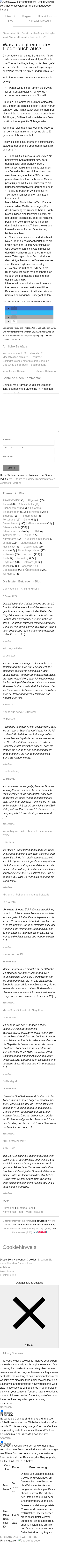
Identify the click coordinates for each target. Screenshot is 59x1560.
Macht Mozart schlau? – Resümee (22, 357)
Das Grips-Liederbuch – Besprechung (24, 364)
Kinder (28, 535)
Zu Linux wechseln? (14, 1141)
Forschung (9, 519)
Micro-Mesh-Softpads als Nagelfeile (23, 1010)
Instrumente (9, 535)
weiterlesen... (9, 641)
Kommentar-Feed (13, 1211)
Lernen (7, 542)
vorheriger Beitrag (15, 371)
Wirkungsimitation (13, 648)
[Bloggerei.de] (40, 1232)
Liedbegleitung (28, 335)
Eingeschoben (11, 512)
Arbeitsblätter (26, 504)
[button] (14, 308)
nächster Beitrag (44, 371)
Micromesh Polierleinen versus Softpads (26, 894)
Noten (6, 550)
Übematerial (10, 569)
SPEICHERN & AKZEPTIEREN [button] (18, 1536)
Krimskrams (9, 539)
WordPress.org (34, 1211)
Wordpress (9, 573)
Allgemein (33, 500)
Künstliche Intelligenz (37, 539)
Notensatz (8, 554)
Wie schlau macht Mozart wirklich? (23, 353)
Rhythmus (8, 562)
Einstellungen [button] (8, 1275)
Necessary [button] (6, 1407)
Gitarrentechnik (11, 527)
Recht (6, 558)
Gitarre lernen (10, 523)
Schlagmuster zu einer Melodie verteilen (26, 361)
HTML (36, 531)
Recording (22, 558)
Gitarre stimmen (37, 523)
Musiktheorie (30, 546)
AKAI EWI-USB (12, 500)
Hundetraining (11, 771)
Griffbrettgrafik (11, 1081)
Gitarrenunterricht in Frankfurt (18, 1220)
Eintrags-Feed (25, 1208)
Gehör (27, 519)
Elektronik (35, 512)
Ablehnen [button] (5, 1267)
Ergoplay (8, 515)
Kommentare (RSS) (22, 1232)
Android (7, 504)
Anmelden (9, 1208)
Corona (36, 508)
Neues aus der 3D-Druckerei (19, 712)
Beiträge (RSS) (43, 1228)
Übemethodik (33, 569)
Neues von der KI (13, 954)
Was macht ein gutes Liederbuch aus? (27, 46)
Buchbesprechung (13, 508)
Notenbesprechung (29, 550)
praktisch (28, 554)
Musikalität (9, 546)
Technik (7, 566)
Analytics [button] (5, 1438)
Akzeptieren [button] (7, 1271)
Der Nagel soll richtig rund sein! (21, 588)
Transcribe (26, 566)
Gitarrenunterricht (13, 531)
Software (28, 562)
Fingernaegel (29, 515)
